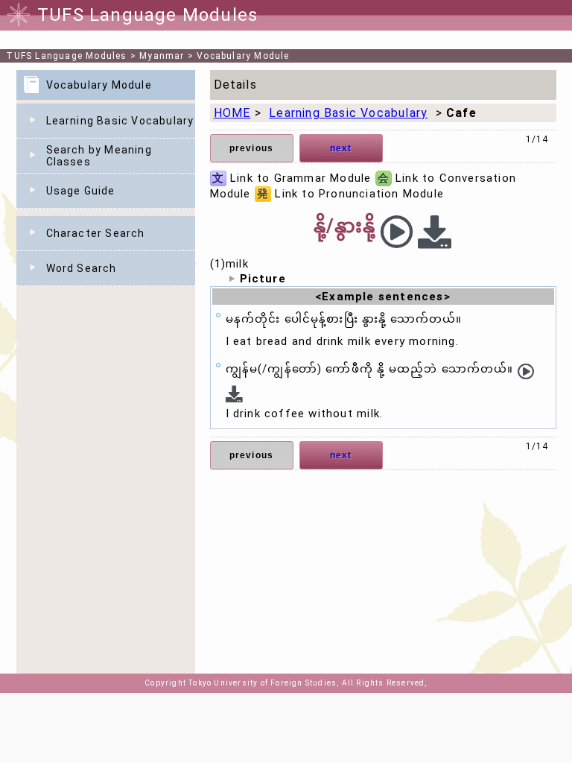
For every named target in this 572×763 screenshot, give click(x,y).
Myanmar (161, 56)
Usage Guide (80, 191)
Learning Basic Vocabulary (120, 121)
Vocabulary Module (243, 56)
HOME (232, 113)
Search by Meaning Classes (99, 156)
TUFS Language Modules (66, 56)
